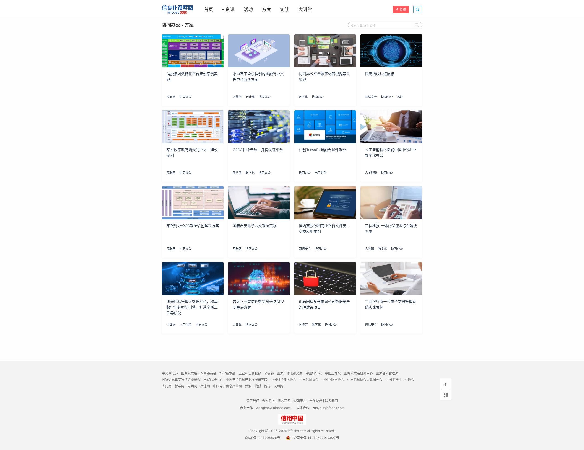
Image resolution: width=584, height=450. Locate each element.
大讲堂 (305, 9)
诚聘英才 (300, 401)
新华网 (179, 386)
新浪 (248, 386)
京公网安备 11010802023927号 (314, 438)
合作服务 (268, 401)
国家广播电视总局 (289, 373)
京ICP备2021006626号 (262, 438)
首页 (208, 9)
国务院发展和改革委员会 (198, 373)
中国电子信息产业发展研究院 (246, 379)
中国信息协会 (308, 379)
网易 (267, 386)
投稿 (403, 9)
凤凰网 (278, 386)
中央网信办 (170, 373)
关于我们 (252, 401)
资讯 (230, 9)
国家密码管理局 (387, 373)
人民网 (167, 386)
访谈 (284, 9)
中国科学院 (314, 373)
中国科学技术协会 (283, 379)
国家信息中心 (213, 379)
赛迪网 (205, 386)
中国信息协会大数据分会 (364, 379)
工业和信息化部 (250, 373)
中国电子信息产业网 (227, 386)
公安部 (269, 373)
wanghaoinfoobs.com (273, 408)
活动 (248, 9)
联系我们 (331, 401)
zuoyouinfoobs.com (328, 408)
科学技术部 (227, 373)
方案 (266, 9)
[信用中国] (292, 419)
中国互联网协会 (333, 379)
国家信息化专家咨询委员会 (181, 379)
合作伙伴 (315, 401)
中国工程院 (333, 373)
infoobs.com (297, 431)
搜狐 (258, 386)
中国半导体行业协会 (400, 379)
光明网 (192, 386)
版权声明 (284, 401)
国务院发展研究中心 (358, 373)
